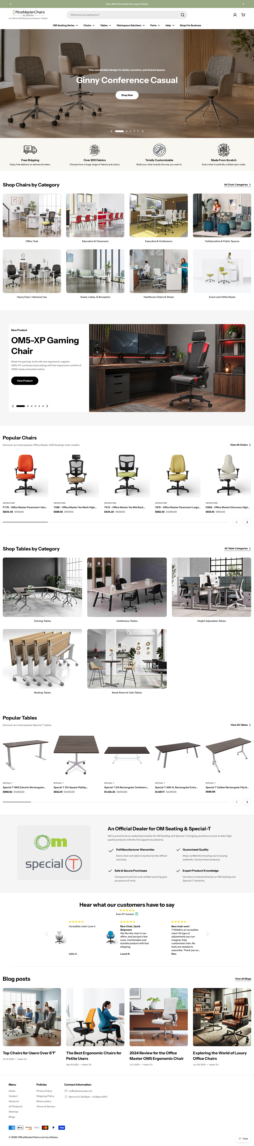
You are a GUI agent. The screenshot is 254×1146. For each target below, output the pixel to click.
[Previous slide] (111, 131)
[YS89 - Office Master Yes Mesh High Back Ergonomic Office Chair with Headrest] (76, 475)
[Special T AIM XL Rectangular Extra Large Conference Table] (178, 755)
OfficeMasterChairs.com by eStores (38, 1137)
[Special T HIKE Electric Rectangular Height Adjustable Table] (25, 755)
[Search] (183, 15)
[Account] (235, 15)
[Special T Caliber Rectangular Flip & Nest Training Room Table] (228, 755)
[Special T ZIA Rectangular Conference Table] (127, 755)
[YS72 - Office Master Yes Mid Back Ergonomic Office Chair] (127, 475)
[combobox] (127, 15)
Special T (8, 783)
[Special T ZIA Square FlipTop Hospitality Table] (76, 755)
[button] (11, 4)
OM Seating (9, 503)
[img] (127, 910)
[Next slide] (142, 131)
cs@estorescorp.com (80, 1090)
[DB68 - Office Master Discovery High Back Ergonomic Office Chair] (228, 475)
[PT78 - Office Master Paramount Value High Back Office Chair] (25, 475)
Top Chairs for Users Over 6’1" (29, 1053)
